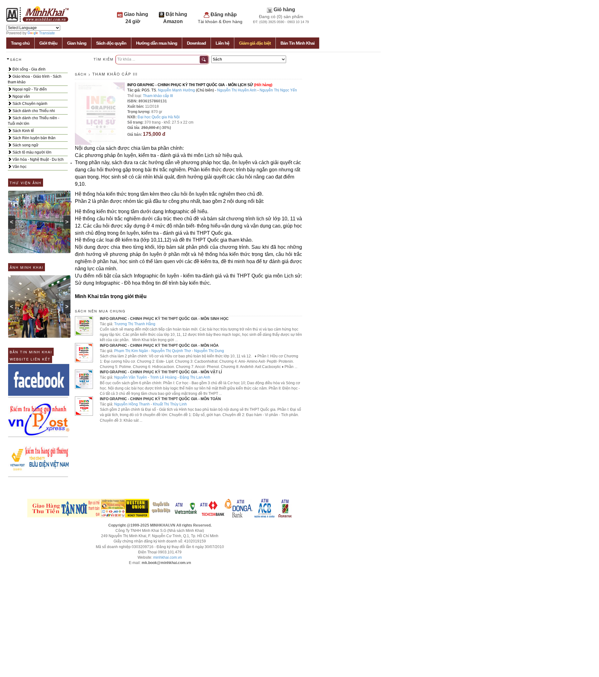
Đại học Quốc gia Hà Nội (159, 117)
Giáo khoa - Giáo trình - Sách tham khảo (34, 79)
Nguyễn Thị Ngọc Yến (278, 90)
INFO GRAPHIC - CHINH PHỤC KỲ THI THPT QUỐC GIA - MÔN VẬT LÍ (161, 372)
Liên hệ (222, 43)
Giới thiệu (48, 43)
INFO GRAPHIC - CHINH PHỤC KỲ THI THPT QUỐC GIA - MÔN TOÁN (160, 399)
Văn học (19, 166)
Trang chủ (20, 43)
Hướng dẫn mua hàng (156, 43)
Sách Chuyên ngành (29, 103)
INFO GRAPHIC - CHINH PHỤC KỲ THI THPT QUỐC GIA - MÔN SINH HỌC (164, 318)
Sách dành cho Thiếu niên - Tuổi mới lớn (33, 121)
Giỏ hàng (284, 9)
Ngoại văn (21, 96)
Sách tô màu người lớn (31, 152)
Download (196, 43)
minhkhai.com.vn (167, 557)
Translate (47, 33)
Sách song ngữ (25, 145)
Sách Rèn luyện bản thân (34, 138)
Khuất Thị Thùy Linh (170, 404)
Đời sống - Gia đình (29, 69)
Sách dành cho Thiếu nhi (33, 111)
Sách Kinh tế (23, 131)
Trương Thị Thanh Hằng (134, 324)
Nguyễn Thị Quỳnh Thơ (171, 351)
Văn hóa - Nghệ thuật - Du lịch (38, 159)
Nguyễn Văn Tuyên (130, 377)
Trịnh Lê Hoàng (163, 377)
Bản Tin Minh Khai (297, 43)
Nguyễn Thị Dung (209, 351)
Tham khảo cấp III (115, 73)
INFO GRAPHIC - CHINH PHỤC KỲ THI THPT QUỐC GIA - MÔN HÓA (159, 345)
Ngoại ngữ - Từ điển (29, 89)
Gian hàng (76, 43)
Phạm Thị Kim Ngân (131, 351)
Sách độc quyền (111, 43)
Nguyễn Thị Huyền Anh (236, 90)
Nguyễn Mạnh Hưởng (176, 90)
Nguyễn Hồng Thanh (132, 404)
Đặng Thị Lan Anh (195, 377)
